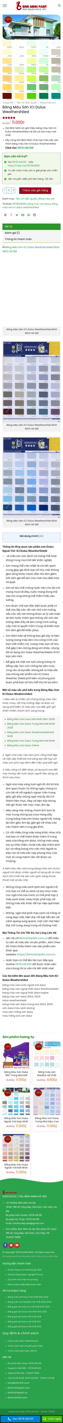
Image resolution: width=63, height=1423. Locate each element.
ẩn (41, 536)
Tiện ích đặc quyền (26, 103)
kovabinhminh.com (19, 1383)
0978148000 (19, 204)
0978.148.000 (26, 147)
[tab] (31, 227)
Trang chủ (7, 103)
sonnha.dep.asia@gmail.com (28, 1223)
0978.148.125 (19, 162)
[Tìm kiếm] (59, 5)
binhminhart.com (17, 1398)
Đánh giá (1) (12, 233)
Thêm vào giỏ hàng (35, 190)
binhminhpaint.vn (17, 1393)
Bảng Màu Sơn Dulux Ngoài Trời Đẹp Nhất (16, 1120)
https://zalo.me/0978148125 (24, 166)
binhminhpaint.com (19, 1388)
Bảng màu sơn (48, 103)
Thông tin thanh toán (18, 239)
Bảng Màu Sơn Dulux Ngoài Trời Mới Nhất (16, 1166)
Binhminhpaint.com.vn (33, 938)
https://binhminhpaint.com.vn (35, 954)
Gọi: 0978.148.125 (23, 1419)
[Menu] (4, 5)
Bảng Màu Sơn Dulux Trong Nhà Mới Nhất (31, 741)
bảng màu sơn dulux (39, 204)
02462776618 (13, 1237)
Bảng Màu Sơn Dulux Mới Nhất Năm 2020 (31, 719)
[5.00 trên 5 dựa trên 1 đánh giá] (31, 117)
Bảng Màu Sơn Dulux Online (23, 745)
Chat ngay (54, 1419)
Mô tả (8, 226)
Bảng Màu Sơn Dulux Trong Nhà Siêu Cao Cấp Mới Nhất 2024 (47, 1120)
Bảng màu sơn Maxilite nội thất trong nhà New (46, 1074)
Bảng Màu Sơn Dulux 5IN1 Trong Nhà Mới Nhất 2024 (16, 1074)
